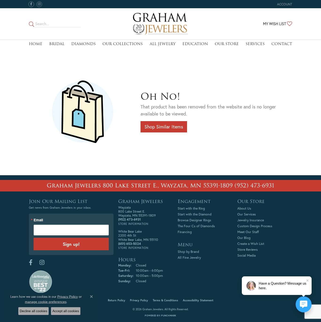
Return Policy (116, 300)
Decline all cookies (33, 311)
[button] (284, 4)
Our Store (227, 44)
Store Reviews (247, 249)
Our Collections (122, 44)
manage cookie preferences (46, 302)
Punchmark (168, 315)
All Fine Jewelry (189, 257)
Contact (281, 44)
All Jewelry (163, 44)
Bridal (56, 44)
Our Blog (244, 237)
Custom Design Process (254, 226)
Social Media (246, 255)
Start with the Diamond (194, 214)
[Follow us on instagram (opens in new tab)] (39, 4)
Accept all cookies (65, 311)
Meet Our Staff (248, 232)
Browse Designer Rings (194, 220)
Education (195, 44)
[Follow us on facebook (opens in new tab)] (31, 4)
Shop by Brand (188, 251)
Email (38, 220)
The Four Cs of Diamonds (196, 226)
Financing (185, 232)
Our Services (246, 214)
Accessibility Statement (198, 300)
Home (35, 44)
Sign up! (71, 244)
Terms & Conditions (165, 300)
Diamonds (83, 44)
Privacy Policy (139, 300)
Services (255, 44)
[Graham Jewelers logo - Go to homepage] (160, 24)
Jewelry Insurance (250, 220)
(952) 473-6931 (254, 185)
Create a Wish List (250, 243)
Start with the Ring (191, 208)
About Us (244, 208)
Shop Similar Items (164, 126)
